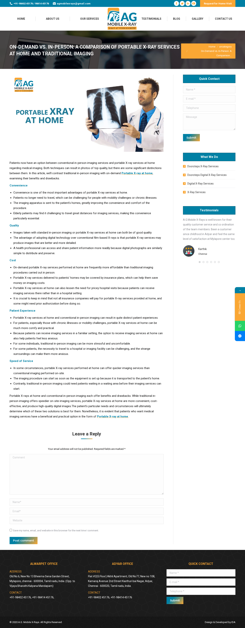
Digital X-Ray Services (200, 183)
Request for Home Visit (218, 3)
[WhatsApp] (240, 326)
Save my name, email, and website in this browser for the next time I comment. (56, 530)
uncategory (225, 46)
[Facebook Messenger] (240, 336)
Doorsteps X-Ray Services (203, 166)
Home (212, 46)
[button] (200, 262)
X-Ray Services (196, 192)
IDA (233, 622)
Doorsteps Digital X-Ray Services (207, 174)
